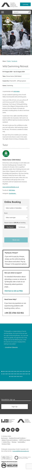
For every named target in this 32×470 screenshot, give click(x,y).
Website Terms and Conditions (9, 440)
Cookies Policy (6, 442)
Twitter (9, 61)
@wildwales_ (12, 193)
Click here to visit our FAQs (14, 291)
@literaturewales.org (21, 451)
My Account (4, 438)
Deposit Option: (14, 222)
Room (6, 213)
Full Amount (22, 227)
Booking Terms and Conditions (17, 438)
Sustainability (21, 442)
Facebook (14, 61)
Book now (16, 240)
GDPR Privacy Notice (24, 440)
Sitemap (14, 442)
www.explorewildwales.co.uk (11, 187)
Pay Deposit (10, 227)
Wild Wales (16, 91)
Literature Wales (6, 444)
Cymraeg (25, 4)
